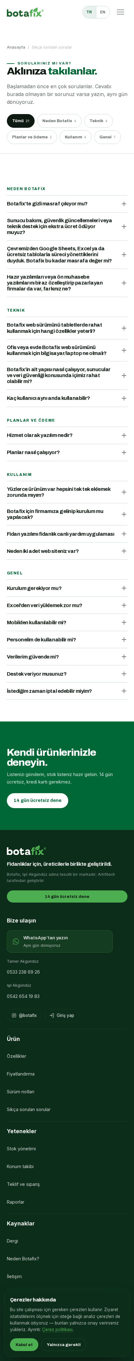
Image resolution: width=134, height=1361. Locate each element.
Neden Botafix (59, 120)
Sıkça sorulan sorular (28, 1109)
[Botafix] (25, 12)
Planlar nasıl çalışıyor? (33, 452)
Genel (107, 137)
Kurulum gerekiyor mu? (34, 588)
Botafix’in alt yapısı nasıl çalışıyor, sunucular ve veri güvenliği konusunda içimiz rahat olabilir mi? (59, 375)
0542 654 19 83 (23, 996)
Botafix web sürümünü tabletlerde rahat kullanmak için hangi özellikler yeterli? (54, 327)
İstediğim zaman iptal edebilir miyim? (49, 691)
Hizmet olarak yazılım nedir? (40, 435)
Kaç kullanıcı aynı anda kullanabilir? (48, 398)
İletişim (14, 1276)
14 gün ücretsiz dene (37, 800)
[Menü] (120, 12)
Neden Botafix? (23, 1258)
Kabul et (24, 1344)
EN (102, 12)
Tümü (20, 120)
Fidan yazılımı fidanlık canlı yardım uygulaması (60, 534)
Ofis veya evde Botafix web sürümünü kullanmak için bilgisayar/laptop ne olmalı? (57, 350)
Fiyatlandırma (21, 1073)
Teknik (98, 120)
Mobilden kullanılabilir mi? (36, 622)
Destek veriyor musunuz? (37, 674)
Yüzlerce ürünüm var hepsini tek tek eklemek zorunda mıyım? (59, 492)
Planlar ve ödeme (32, 137)
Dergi (12, 1241)
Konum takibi (20, 1166)
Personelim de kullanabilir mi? (41, 639)
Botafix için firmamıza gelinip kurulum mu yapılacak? (55, 514)
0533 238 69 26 (23, 972)
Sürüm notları (20, 1091)
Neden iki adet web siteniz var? (43, 551)
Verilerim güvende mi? (33, 656)
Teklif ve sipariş (23, 1184)
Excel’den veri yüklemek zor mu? (44, 605)
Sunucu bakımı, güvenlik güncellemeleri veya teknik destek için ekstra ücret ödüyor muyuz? (59, 226)
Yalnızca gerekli (64, 1344)
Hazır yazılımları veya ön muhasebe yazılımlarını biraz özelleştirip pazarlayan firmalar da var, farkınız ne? (55, 282)
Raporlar (15, 1202)
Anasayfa (16, 47)
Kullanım (75, 137)
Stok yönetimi (21, 1148)
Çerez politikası (57, 1329)
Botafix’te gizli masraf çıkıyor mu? (47, 203)
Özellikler (16, 1056)
